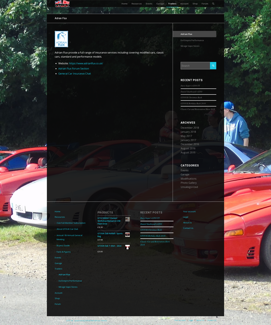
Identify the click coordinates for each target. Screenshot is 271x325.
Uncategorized (189, 187)
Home (57, 211)
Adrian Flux (61, 18)
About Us (187, 222)
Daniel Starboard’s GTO (191, 91)
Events (185, 170)
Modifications (189, 178)
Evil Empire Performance (192, 40)
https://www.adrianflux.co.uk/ (86, 63)
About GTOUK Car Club (67, 229)
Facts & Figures (64, 251)
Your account (189, 211)
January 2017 (188, 140)
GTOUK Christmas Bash (191, 97)
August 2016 (188, 148)
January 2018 (188, 131)
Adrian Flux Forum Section (73, 68)
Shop (57, 298)
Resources (60, 217)
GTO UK (69, 320)
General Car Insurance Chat (74, 73)
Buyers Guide (63, 245)
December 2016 (190, 144)
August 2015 (188, 152)
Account (58, 292)
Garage (185, 174)
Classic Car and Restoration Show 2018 (198, 109)
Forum (58, 304)
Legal (185, 217)
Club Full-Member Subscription (71, 222)
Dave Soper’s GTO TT (190, 85)
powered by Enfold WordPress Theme (91, 320)
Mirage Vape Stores (190, 46)
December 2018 (190, 127)
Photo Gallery (189, 182)
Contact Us (188, 228)
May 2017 (186, 136)
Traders (58, 268)
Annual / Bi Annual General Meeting (69, 237)
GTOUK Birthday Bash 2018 (193, 103)
